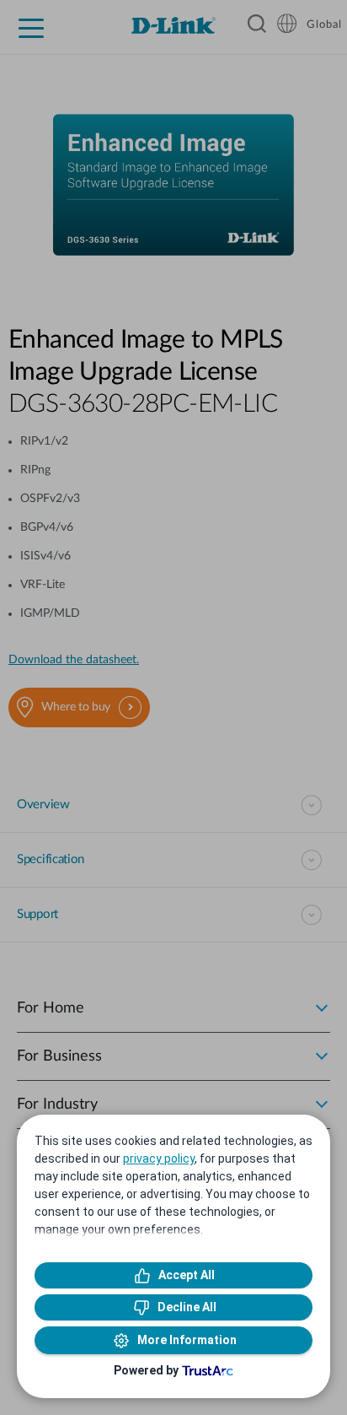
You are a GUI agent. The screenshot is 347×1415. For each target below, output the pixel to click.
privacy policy (159, 1158)
